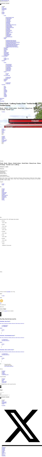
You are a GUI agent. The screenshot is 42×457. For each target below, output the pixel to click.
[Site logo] (4, 0)
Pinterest (3, 449)
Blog (3, 380)
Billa (5, 86)
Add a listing (2, 98)
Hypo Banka (8, 23)
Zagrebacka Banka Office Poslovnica (12, 46)
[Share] (1, 392)
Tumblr (3, 451)
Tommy (5, 96)
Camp (5, 57)
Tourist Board (6, 55)
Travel (3, 13)
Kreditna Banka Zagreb (10, 27)
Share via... (4, 455)
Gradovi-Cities (8, 77)
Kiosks (5, 71)
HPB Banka (8, 22)
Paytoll (5, 51)
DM (4, 88)
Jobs (2, 131)
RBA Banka (8, 31)
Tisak (7, 74)
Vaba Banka (8, 35)
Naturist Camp (6, 58)
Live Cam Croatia (7, 75)
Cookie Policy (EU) (5, 374)
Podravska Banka (9, 30)
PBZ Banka (8, 29)
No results (7, 3)
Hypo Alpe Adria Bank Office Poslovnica (13, 42)
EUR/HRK (8, 291)
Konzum (5, 91)
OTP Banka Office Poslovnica (11, 43)
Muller (5, 93)
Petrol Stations (6, 52)
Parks (5, 80)
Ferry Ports (6, 49)
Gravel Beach (8, 67)
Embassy (5, 48)
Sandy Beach (8, 70)
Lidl (4, 92)
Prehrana (5, 95)
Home (3, 11)
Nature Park (8, 83)
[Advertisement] (21, 152)
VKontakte (4, 452)
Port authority (6, 53)
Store (3, 132)
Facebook (3, 405)
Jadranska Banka (9, 25)
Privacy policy (4, 381)
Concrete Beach (8, 65)
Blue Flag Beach (9, 64)
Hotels (5, 59)
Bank (5, 38)
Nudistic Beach (8, 68)
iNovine (7, 73)
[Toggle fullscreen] (2, 392)
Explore (3, 12)
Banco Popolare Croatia (10, 17)
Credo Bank (8, 20)
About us (3, 378)
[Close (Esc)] (0, 392)
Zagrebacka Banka (9, 36)
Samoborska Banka (9, 32)
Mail (3, 453)
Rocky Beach (8, 69)
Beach (5, 62)
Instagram (3, 373)
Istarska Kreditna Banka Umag (11, 24)
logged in (5, 310)
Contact (3, 379)
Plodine (5, 94)
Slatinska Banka (8, 33)
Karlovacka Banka (9, 26)
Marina (5, 50)
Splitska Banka (8, 34)
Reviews (3, 129)
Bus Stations (6, 47)
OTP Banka (8, 28)
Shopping (3, 84)
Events (3, 130)
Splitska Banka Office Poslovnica (11, 45)
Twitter (3, 372)
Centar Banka (8, 19)
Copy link (3, 454)
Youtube (3, 371)
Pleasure (3, 60)
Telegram (3, 448)
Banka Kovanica (9, 18)
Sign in (1, 99)
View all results (2, 3)
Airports (5, 37)
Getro (5, 89)
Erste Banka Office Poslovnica (11, 40)
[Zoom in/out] (3, 392)
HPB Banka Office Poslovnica (11, 41)
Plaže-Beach (8, 78)
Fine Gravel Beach (9, 66)
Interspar (5, 90)
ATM (5, 15)
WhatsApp (4, 447)
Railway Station (6, 54)
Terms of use (4, 382)
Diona (5, 87)
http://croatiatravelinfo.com (8, 366)
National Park (8, 82)
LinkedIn (3, 450)
